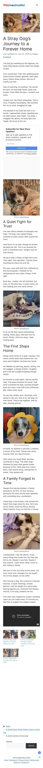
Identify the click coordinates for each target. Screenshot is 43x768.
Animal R (22, 328)
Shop (6, 760)
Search (9, 742)
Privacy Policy (24, 760)
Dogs (8, 726)
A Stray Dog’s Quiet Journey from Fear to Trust (10, 660)
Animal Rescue (24, 217)
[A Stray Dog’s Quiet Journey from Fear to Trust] (10, 653)
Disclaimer (13, 760)
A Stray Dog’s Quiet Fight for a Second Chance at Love (9, 642)
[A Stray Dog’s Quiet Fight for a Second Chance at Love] (10, 634)
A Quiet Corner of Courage (17, 736)
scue (27, 328)
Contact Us (25, 762)
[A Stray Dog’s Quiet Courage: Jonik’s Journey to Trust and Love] (28, 634)
